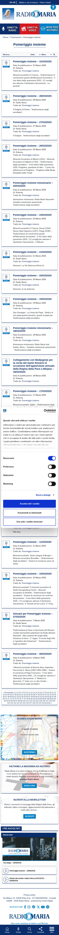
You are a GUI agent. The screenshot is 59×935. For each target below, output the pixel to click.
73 (13, 699)
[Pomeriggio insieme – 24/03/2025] (6, 217)
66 (50, 697)
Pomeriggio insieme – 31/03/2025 (32, 61)
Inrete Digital (47, 901)
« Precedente (8, 693)
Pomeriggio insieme (30, 71)
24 (6, 695)
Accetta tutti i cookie (29, 503)
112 (14, 703)
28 (15, 695)
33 (27, 695)
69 (4, 699)
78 (25, 699)
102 (30, 701)
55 (25, 697)
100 (24, 701)
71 (8, 699)
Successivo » (47, 703)
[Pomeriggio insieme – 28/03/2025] (6, 98)
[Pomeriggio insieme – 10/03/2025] (6, 576)
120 (40, 703)
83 (36, 699)
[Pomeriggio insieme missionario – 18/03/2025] (6, 330)
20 (50, 693)
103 (34, 701)
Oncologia (8, 835)
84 (39, 699)
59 (34, 697)
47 (6, 697)
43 (50, 695)
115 (24, 703)
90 (53, 699)
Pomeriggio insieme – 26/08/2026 (22, 871)
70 (6, 699)
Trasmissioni (15, 37)
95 (12, 701)
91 (55, 699)
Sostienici (29, 752)
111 (11, 703)
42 (48, 695)
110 (8, 703)
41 (46, 695)
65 (48, 697)
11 (29, 693)
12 (32, 693)
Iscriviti (29, 816)
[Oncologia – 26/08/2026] (29, 847)
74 (15, 699)
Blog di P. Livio (16, 907)
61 (39, 697)
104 (37, 701)
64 (46, 697)
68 (55, 697)
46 (4, 697)
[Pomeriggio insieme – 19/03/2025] (6, 301)
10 (27, 693)
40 (43, 695)
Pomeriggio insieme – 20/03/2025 (32, 275)
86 (43, 699)
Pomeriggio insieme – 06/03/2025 (32, 653)
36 (34, 695)
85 (41, 699)
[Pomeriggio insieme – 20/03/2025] (6, 278)
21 (53, 693)
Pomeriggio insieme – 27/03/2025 (32, 122)
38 (39, 695)
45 (55, 695)
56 (27, 697)
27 (13, 695)
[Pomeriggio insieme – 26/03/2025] (6, 148)
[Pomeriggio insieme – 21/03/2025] (6, 254)
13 (34, 693)
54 (22, 697)
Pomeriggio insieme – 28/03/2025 (32, 96)
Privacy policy (29, 895)
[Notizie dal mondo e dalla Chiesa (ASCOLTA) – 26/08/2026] (6, 879)
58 (32, 697)
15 (39, 693)
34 (29, 695)
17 (43, 693)
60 (36, 697)
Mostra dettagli (43, 495)
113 (18, 703)
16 (41, 693)
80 (29, 699)
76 (20, 699)
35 (32, 695)
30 (20, 695)
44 (53, 695)
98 (19, 701)
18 (46, 693)
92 (5, 701)
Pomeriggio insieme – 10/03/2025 (32, 573)
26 (11, 695)
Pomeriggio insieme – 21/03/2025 (32, 252)
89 (50, 699)
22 (55, 693)
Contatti (52, 898)
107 (47, 701)
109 (53, 701)
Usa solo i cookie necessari (29, 521)
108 (50, 701)
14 (36, 693)
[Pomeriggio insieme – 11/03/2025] (6, 544)
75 (18, 699)
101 (27, 701)
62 (41, 697)
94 (10, 701)
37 (36, 695)
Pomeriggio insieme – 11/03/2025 (32, 542)
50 (13, 697)
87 (46, 699)
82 (34, 699)
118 (33, 703)
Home (5, 37)
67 (53, 697)
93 (7, 701)
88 (48, 699)
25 (8, 695)
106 (43, 701)
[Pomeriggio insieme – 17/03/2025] (6, 394)
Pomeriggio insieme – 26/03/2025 (32, 145)
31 (22, 695)
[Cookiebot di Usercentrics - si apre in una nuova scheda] (44, 411)
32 (25, 695)
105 (40, 701)
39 (41, 695)
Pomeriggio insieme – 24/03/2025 (32, 215)
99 (21, 701)
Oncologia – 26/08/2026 (12, 863)
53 (20, 697)
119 (37, 703)
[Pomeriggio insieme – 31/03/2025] (6, 64)
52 (18, 697)
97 (17, 701)
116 (27, 703)
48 (8, 697)
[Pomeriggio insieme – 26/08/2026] (6, 871)
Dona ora (29, 785)
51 (15, 697)
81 (32, 699)
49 (11, 697)
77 (22, 699)
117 (30, 703)
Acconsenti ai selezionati (29, 513)
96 (14, 701)
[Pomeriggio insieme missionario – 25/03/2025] (6, 185)
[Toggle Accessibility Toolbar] (53, 7)
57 (29, 697)
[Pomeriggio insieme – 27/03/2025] (6, 125)
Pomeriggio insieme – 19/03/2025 (32, 299)
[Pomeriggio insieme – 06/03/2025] (6, 656)
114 (21, 703)
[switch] (52, 467)
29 (18, 695)
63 (43, 697)
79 (27, 699)
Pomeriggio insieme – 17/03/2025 (32, 391)
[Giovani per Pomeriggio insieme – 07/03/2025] (6, 616)
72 (11, 699)
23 (4, 695)
